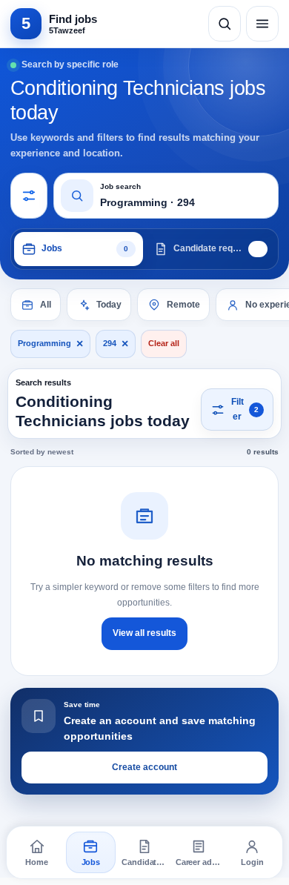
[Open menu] (262, 24)
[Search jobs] (224, 24)
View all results (144, 633)
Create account (144, 767)
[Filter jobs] (28, 196)
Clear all (163, 343)
